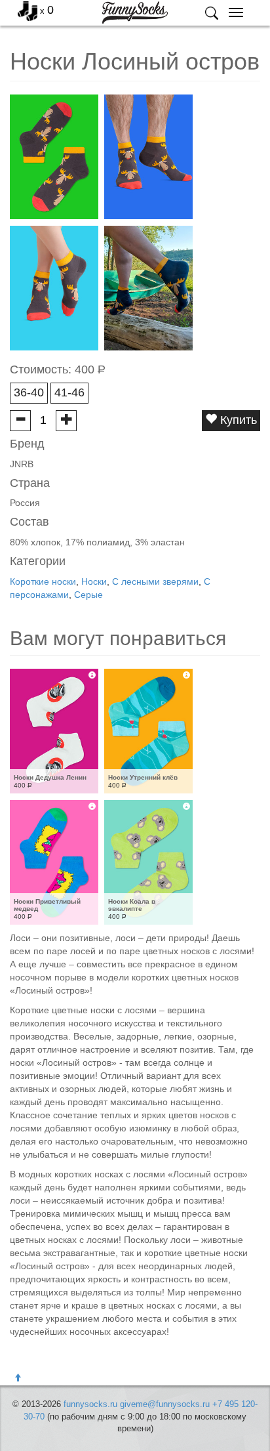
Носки (94, 581)
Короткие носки (43, 581)
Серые (88, 594)
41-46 (69, 392)
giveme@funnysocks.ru (165, 1404)
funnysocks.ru (90, 1404)
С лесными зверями (155, 581)
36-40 (29, 392)
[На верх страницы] (18, 1378)
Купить (237, 420)
